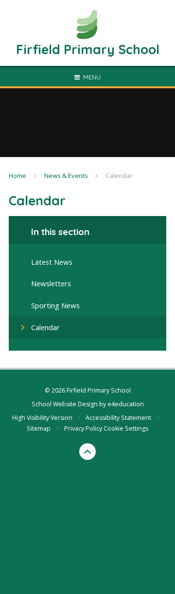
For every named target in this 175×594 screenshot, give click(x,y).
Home (17, 175)
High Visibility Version (42, 418)
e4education (125, 404)
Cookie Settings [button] (126, 428)
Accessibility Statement (118, 418)
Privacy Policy (83, 428)
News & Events (66, 175)
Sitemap (39, 428)
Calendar (119, 175)
